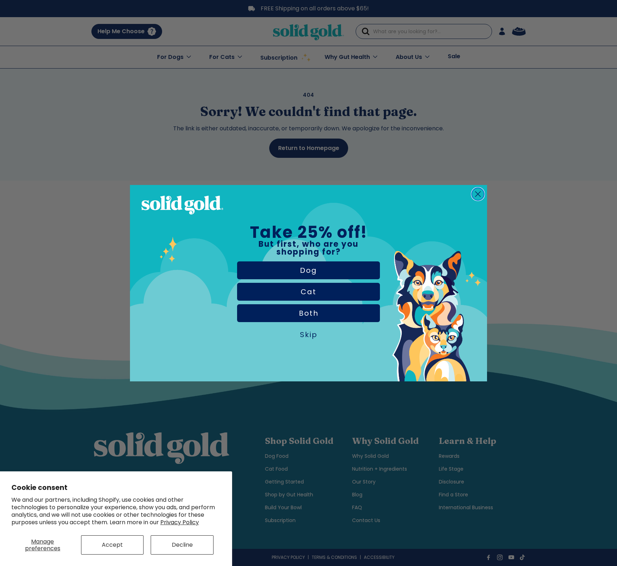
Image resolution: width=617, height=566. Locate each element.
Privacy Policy (179, 522)
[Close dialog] (478, 194)
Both (308, 313)
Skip (308, 335)
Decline (182, 545)
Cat (308, 292)
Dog (308, 270)
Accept (112, 545)
